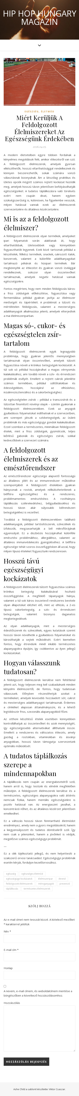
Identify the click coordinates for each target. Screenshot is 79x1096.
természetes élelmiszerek (37, 888)
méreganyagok (46, 883)
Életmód (47, 111)
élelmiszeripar (45, 878)
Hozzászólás (12, 1003)
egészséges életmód (32, 873)
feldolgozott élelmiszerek (19, 883)
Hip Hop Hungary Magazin (39, 17)
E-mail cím (11, 950)
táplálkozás (12, 888)
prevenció (65, 883)
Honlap (8, 968)
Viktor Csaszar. (57, 1089)
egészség (11, 873)
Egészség (32, 111)
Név (7, 931)
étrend (62, 878)
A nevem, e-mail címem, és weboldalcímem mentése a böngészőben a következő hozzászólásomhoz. (38, 993)
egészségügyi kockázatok (19, 878)
